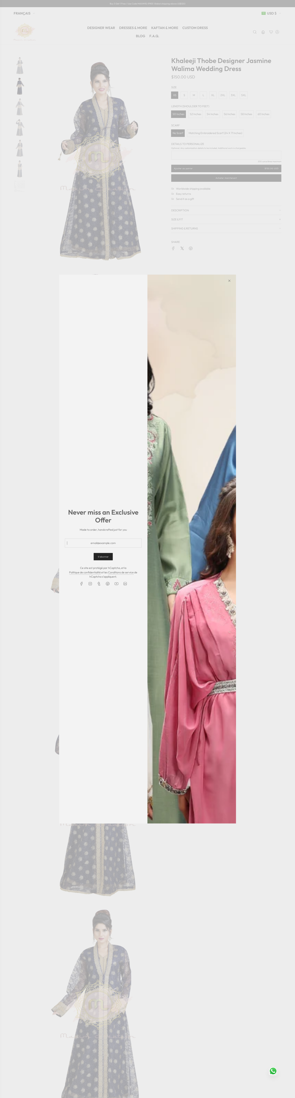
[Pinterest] (107, 584)
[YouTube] (116, 584)
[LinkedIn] (125, 584)
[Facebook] (81, 584)
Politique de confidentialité (85, 572)
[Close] (229, 281)
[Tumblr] (99, 584)
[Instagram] (90, 584)
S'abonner (103, 556)
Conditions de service (121, 572)
